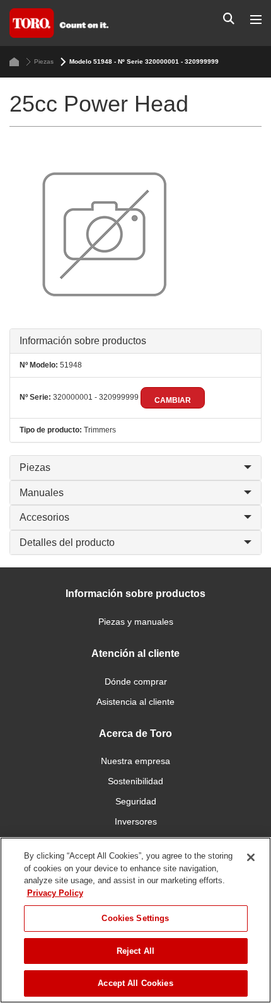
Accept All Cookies (135, 983)
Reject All (135, 951)
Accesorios (44, 517)
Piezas (44, 61)
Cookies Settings (135, 918)
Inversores (136, 821)
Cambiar (172, 400)
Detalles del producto (67, 542)
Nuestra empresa (135, 761)
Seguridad (135, 801)
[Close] (251, 857)
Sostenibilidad (135, 781)
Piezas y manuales (135, 622)
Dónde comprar (136, 681)
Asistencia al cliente (135, 702)
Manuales (42, 492)
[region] (135, 920)
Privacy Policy (55, 893)
